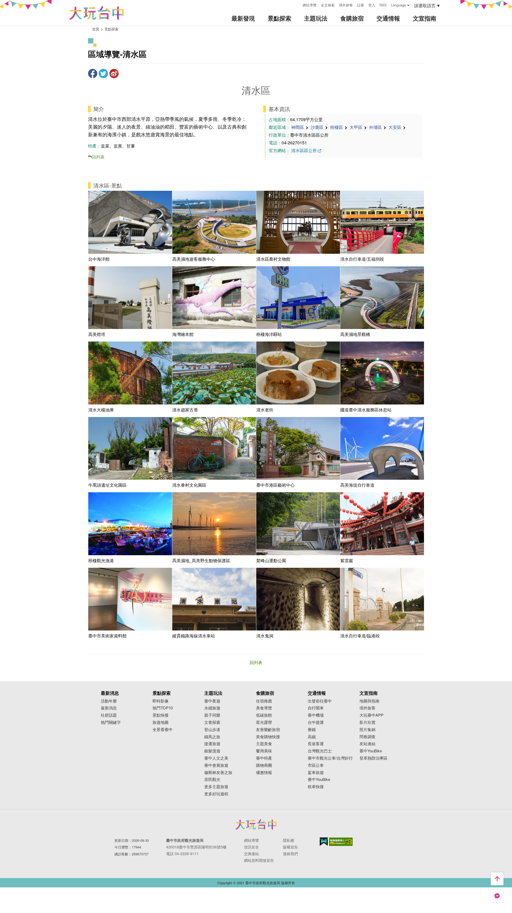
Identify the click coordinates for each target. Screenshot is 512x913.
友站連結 (367, 743)
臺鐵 (312, 729)
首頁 (95, 28)
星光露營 (264, 722)
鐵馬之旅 (212, 737)
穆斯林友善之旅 (218, 772)
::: (296, 4)
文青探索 (212, 722)
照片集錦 (367, 729)
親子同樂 (212, 715)
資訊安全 (251, 847)
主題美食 (264, 743)
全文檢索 (328, 4)
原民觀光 (212, 779)
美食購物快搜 (268, 737)
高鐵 (312, 737)
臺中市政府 (256, 824)
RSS (383, 4)
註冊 (360, 4)
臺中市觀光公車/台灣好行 (330, 758)
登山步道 (212, 729)
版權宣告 (290, 847)
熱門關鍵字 (111, 722)
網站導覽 (310, 4)
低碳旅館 (264, 715)
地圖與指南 (369, 701)
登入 (371, 4)
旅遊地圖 (161, 722)
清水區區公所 (304, 150)
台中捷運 (316, 722)
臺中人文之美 (216, 758)
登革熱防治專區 (373, 758)
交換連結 (251, 853)
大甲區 (356, 127)
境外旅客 (346, 4)
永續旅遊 (212, 708)
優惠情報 (264, 772)
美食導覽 (264, 708)
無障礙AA (341, 841)
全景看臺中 (163, 729)
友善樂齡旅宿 (268, 729)
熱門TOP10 (163, 708)
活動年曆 (109, 701)
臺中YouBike (319, 779)
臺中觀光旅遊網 (96, 13)
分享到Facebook (92, 73)
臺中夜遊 (212, 701)
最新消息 (109, 708)
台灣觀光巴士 (320, 751)
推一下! (103, 73)
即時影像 (161, 701)
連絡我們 (290, 853)
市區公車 (316, 765)
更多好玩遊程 (216, 794)
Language (398, 4)
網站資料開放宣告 (259, 860)
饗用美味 (264, 751)
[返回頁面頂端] (497, 878)
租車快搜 (316, 786)
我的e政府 (324, 841)
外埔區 (375, 127)
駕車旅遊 (316, 772)
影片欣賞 (367, 722)
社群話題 (109, 715)
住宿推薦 (264, 701)
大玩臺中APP (371, 715)
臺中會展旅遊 (216, 765)
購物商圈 (264, 765)
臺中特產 (264, 758)
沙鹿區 (317, 127)
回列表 (98, 157)
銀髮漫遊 (212, 751)
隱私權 (288, 840)
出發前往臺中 (320, 701)
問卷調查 (367, 737)
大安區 (395, 127)
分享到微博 (114, 73)
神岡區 (297, 127)
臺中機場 (316, 715)
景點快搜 (161, 715)
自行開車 (316, 708)
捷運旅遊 (212, 743)
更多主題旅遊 (216, 786)
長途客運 (316, 743)
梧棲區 (336, 127)
